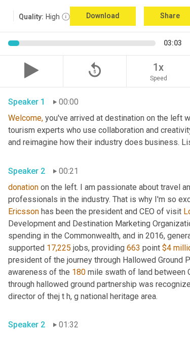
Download (103, 16)
